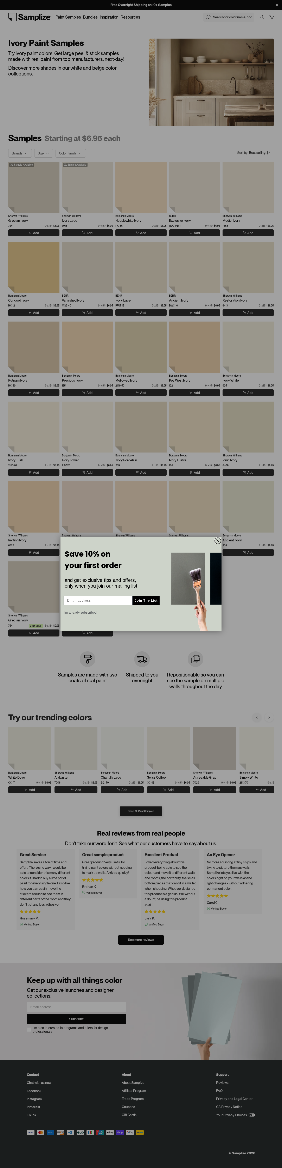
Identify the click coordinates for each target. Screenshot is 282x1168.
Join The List (146, 600)
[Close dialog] (218, 541)
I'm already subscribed (80, 612)
